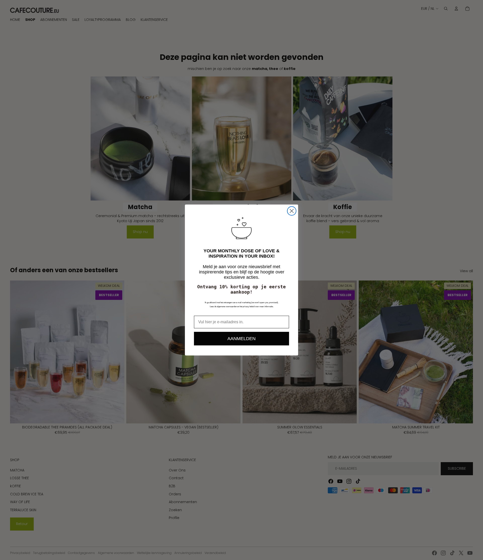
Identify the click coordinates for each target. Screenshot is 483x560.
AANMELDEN (241, 338)
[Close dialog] (291, 211)
